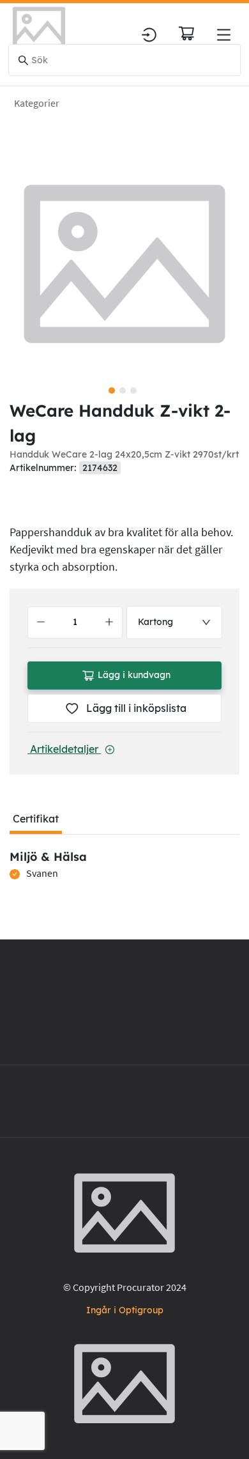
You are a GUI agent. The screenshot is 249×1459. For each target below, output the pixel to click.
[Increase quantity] (109, 622)
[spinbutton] (75, 622)
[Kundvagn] (186, 33)
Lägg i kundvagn (134, 675)
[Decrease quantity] (41, 622)
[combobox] (174, 622)
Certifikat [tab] (36, 818)
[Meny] (224, 35)
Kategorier (36, 102)
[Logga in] (149, 35)
